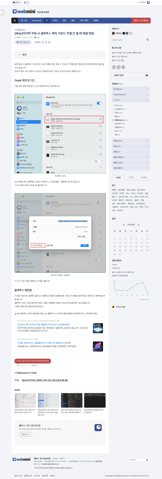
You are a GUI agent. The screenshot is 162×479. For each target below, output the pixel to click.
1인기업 (114, 193)
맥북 (142, 200)
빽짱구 (114, 190)
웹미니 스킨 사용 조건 (119, 57)
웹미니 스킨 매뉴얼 (141, 20)
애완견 (120, 200)
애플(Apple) (121, 120)
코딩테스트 (129, 200)
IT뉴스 (119, 105)
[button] (131, 75)
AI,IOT (118, 131)
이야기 (55, 20)
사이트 (118, 113)
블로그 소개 (18, 476)
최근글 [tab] (118, 177)
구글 (113, 210)
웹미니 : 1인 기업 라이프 (30, 425)
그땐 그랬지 (84, 20)
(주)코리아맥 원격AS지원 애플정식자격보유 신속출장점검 (43, 324)
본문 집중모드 (24, 42)
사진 (127, 193)
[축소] (123, 33)
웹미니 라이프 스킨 (141, 197)
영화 (141, 207)
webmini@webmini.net (50, 464)
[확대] (113, 33)
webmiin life (123, 197)
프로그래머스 (121, 204)
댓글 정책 (45, 476)
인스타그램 (119, 67)
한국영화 (121, 190)
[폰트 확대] (43, 42)
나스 (131, 197)
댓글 (38, 37)
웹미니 (114, 197)
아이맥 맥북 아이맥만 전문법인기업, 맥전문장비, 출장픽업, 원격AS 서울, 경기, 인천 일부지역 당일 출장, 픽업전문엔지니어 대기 (52, 329)
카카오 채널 (120, 307)
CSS (146, 207)
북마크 (17, 2)
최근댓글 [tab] (144, 177)
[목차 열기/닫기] (101, 54)
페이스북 (114, 67)
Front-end (36, 20)
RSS (53, 476)
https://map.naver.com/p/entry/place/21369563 (36, 321)
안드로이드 (120, 124)
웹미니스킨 (134, 207)
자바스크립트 (131, 190)
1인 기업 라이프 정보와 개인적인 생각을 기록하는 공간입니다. (40, 429)
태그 (114, 185)
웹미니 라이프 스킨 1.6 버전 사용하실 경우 (126, 53)
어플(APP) (120, 127)
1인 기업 (24, 20)
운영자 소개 (28, 476)
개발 (117, 116)
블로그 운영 (119, 157)
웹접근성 (131, 204)
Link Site (132, 460)
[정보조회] (98, 461)
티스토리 (140, 193)
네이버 (114, 200)
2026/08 (131, 225)
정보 (73, 20)
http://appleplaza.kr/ (25, 339)
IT (47, 20)
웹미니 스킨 (118, 163)
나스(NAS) (120, 109)
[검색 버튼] (147, 40)
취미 (64, 20)
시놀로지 (115, 207)
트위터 (123, 67)
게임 (117, 135)
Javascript (124, 207)
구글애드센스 (140, 204)
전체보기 (117, 84)
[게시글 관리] (25, 365)
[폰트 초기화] (49, 42)
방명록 (95, 20)
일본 (146, 193)
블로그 (136, 200)
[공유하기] (22, 365)
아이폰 (121, 193)
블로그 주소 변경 (118, 60)
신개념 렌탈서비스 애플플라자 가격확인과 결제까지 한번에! (44, 343)
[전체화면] (130, 33)
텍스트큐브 (141, 190)
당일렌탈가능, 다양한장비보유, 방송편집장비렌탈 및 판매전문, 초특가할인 (46, 346)
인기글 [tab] (131, 177)
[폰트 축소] (46, 42)
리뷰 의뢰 (37, 476)
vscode (120, 210)
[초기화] (127, 33)
